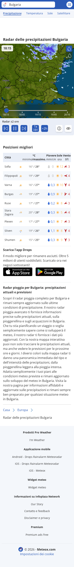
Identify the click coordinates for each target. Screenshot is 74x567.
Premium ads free (37, 534)
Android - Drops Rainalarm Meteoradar (37, 457)
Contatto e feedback (37, 511)
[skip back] (5, 128)
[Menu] (69, 5)
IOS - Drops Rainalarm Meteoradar (37, 463)
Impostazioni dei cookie (37, 554)
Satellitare (63, 13)
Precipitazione (12, 13)
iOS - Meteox (37, 470)
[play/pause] (14, 128)
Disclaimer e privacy (37, 518)
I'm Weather (37, 440)
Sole (50, 13)
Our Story (37, 504)
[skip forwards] (23, 128)
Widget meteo (37, 487)
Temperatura (34, 13)
